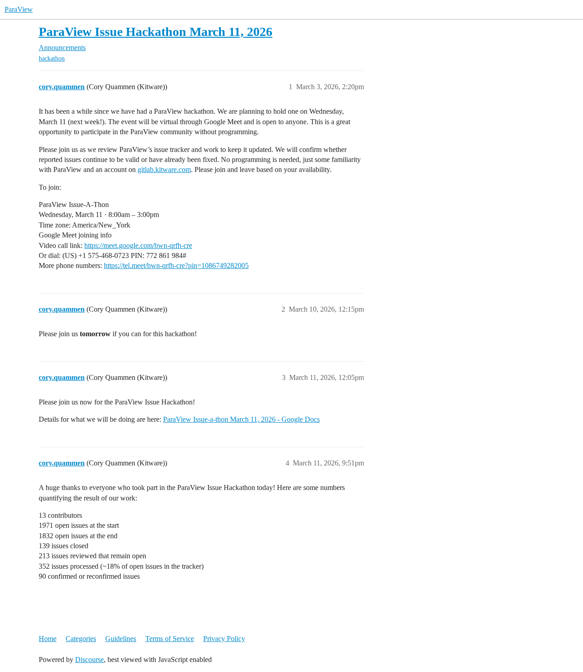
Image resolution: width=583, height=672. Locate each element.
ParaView (19, 9)
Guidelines (120, 638)
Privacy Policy (224, 638)
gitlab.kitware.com (164, 169)
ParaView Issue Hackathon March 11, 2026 (155, 32)
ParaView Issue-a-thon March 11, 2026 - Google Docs (241, 419)
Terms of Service (169, 638)
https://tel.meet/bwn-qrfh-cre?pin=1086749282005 (176, 265)
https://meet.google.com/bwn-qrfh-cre (138, 245)
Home (47, 638)
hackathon (52, 58)
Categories (81, 638)
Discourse (89, 659)
